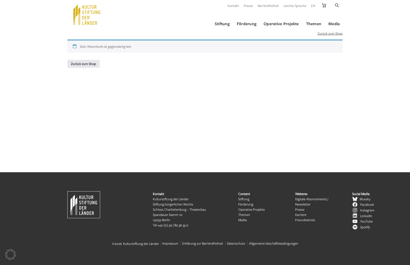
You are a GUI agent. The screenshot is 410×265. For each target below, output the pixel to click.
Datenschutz (236, 243)
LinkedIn (366, 216)
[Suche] (337, 5)
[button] (10, 254)
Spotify (365, 227)
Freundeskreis (305, 220)
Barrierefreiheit (268, 5)
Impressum (170, 243)
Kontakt (233, 5)
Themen (244, 214)
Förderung (245, 204)
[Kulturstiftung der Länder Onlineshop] (324, 5)
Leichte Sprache (295, 5)
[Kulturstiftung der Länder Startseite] (87, 14)
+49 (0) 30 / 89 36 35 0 (172, 225)
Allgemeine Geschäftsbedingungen (273, 243)
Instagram (367, 210)
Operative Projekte (251, 209)
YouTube (366, 221)
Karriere (300, 214)
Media (242, 220)
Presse (248, 5)
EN (313, 5)
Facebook (367, 204)
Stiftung (243, 199)
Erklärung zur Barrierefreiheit (202, 243)
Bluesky (365, 199)
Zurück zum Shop (330, 33)
